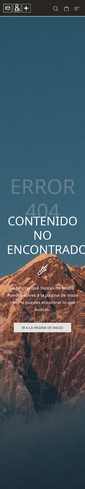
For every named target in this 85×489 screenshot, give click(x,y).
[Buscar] (56, 8)
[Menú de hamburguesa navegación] (77, 8)
